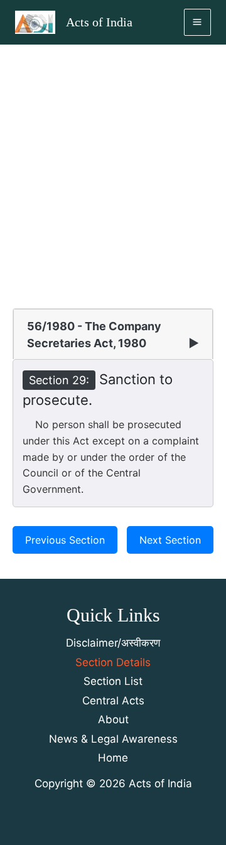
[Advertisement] (113, 164)
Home (113, 757)
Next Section (170, 540)
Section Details (113, 662)
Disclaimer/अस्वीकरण (113, 643)
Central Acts (113, 700)
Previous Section (65, 540)
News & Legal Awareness (113, 739)
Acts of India (99, 22)
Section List (113, 681)
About (113, 719)
